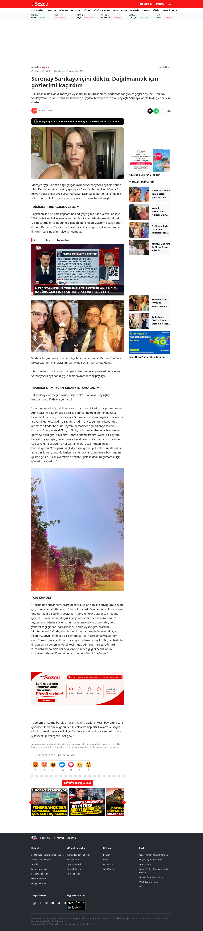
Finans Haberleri (39, 869)
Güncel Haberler (76, 848)
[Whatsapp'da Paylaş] (156, 111)
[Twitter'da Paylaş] (150, 111)
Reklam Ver (108, 864)
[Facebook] (40, 903)
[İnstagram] (34, 903)
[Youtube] (53, 903)
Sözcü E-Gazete (74, 869)
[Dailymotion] (59, 903)
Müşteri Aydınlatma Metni (151, 859)
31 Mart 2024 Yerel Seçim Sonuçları (47, 855)
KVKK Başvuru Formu (149, 882)
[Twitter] (46, 903)
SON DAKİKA (37, 10)
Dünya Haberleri (39, 883)
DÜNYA (87, 10)
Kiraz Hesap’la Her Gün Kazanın (147, 357)
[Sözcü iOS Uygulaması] (76, 902)
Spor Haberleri (74, 864)
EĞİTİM (156, 10)
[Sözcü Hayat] (58, 837)
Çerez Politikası (146, 864)
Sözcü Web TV (73, 859)
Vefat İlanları (109, 869)
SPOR (115, 10)
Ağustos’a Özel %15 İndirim (144, 174)
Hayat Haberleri (38, 878)
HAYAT (124, 10)
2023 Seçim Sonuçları (41, 859)
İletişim (106, 855)
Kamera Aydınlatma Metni (151, 877)
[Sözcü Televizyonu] (34, 838)
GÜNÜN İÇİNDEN (101, 10)
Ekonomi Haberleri (39, 873)
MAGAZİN (134, 10)
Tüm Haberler (73, 873)
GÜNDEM (63, 10)
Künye (106, 859)
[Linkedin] (65, 903)
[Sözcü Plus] (72, 838)
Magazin (45, 67)
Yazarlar (35, 864)
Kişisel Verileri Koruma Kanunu (153, 855)
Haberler (36, 848)
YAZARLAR (51, 10)
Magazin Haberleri (141, 181)
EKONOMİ (76, 10)
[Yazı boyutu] (169, 111)
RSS (141, 886)
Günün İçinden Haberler (78, 855)
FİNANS (146, 10)
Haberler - (36, 67)
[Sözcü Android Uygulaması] (76, 907)
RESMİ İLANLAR (170, 10)
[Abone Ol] (164, 67)
